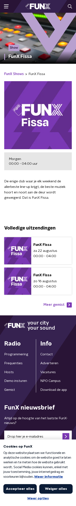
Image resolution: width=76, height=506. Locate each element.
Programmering (16, 354)
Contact (46, 354)
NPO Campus (50, 381)
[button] (6, 6)
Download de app (53, 389)
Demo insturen (15, 381)
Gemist (9, 389)
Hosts (9, 372)
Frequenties (13, 363)
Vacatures (48, 372)
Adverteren (49, 363)
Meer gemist (54, 304)
